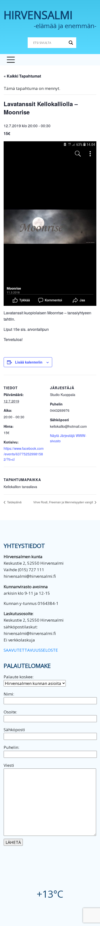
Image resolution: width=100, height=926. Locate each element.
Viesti (9, 765)
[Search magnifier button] (70, 42)
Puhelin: (11, 747)
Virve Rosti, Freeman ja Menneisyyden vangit (63, 502)
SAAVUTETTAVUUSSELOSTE (31, 650)
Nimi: (9, 694)
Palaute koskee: (18, 677)
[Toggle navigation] (11, 59)
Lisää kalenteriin (28, 362)
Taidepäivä (14, 502)
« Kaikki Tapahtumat (22, 76)
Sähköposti (14, 729)
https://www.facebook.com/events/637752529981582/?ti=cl (24, 454)
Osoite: (10, 712)
